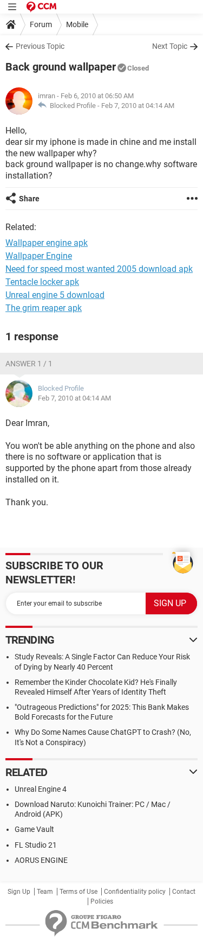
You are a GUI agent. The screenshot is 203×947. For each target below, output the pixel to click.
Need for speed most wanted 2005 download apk (99, 269)
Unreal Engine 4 (41, 789)
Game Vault (34, 829)
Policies (101, 901)
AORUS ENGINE (41, 860)
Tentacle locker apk (42, 282)
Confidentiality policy (135, 891)
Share (29, 198)
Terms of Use (78, 891)
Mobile (77, 24)
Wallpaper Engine (38, 256)
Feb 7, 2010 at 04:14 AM (137, 105)
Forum (41, 24)
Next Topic (169, 46)
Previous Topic (40, 46)
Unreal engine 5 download (54, 295)
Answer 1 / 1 (29, 363)
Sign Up (19, 891)
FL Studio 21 (36, 845)
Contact (183, 891)
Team (45, 891)
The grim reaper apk (43, 308)
